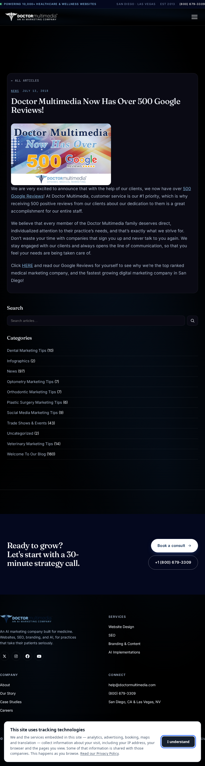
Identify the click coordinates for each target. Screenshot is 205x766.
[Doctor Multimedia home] (31, 16)
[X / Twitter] (4, 656)
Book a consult (171, 545)
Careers (6, 710)
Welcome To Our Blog (26, 454)
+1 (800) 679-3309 (173, 562)
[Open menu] (194, 16)
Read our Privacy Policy (99, 753)
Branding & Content (124, 643)
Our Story (8, 693)
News (15, 91)
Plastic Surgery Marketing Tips (34, 402)
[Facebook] (27, 656)
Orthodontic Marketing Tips (31, 391)
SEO (112, 635)
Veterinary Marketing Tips (30, 443)
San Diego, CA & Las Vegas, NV (134, 702)
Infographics (18, 361)
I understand (178, 741)
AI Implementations (124, 652)
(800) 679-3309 (192, 4)
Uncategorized (20, 433)
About (5, 685)
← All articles (25, 81)
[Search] (192, 321)
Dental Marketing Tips (26, 350)
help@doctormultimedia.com (132, 685)
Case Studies (11, 702)
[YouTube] (39, 656)
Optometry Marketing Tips (30, 381)
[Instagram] (16, 656)
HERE (27, 265)
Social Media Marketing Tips (32, 412)
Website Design (121, 627)
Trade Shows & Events (27, 423)
